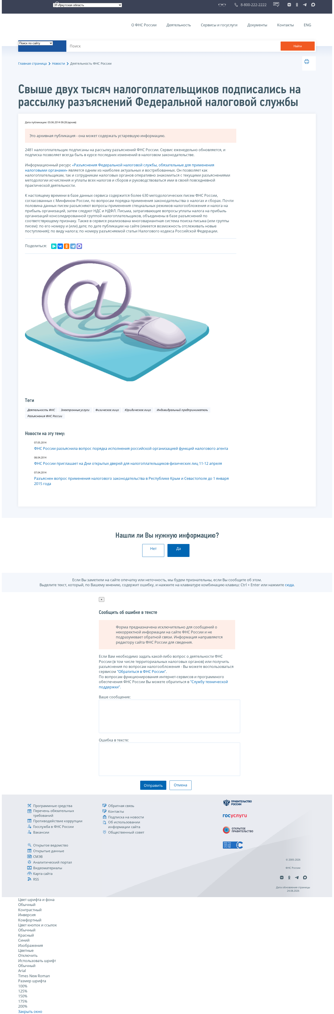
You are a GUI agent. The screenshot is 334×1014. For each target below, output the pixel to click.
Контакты (285, 24)
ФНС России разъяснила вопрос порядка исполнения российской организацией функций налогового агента (131, 448)
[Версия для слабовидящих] (223, 4)
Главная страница (32, 63)
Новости (58, 63)
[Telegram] (73, 246)
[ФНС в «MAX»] (312, 4)
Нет (153, 548)
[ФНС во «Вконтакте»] (289, 4)
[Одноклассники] (66, 246)
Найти (298, 46)
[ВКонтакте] (60, 246)
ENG (307, 24)
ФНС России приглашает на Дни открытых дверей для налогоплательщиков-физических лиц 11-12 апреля (128, 463)
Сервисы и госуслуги (219, 24)
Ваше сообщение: (115, 696)
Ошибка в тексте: (114, 740)
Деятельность (179, 24)
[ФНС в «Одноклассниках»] (297, 4)
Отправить (153, 785)
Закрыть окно (30, 1011)
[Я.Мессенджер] (54, 246)
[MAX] (79, 246)
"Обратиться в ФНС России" (141, 671)
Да (178, 548)
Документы (257, 24)
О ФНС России (144, 24)
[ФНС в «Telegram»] (304, 4)
